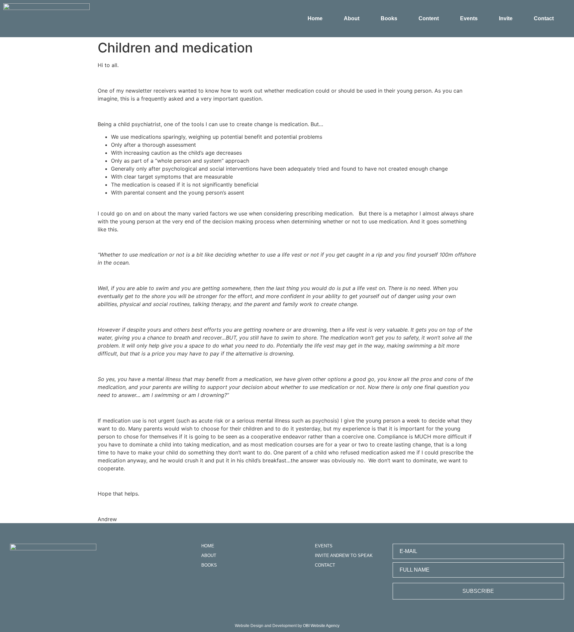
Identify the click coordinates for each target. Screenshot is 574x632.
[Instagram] (238, 583)
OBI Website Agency (321, 625)
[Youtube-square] (227, 583)
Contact (544, 18)
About (351, 18)
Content (429, 18)
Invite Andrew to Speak (344, 555)
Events (469, 18)
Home (315, 18)
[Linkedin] (205, 583)
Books (389, 18)
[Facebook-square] (216, 583)
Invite (506, 18)
